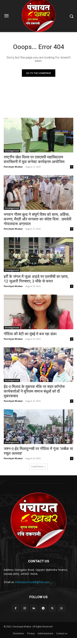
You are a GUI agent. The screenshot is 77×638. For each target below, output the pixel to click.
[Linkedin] (34, 608)
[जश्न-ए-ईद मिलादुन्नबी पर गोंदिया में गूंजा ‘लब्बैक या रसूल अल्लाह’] (38, 426)
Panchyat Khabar (13, 166)
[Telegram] (43, 608)
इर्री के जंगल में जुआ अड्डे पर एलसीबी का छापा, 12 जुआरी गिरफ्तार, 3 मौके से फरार (36, 278)
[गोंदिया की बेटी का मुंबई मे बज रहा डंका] (38, 312)
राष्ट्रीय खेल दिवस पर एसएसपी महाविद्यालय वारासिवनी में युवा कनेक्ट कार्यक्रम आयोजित (34, 159)
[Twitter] (52, 608)
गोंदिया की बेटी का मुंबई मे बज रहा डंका (30, 334)
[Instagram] (24, 608)
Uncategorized (12, 150)
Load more (37, 466)
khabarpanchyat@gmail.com (32, 582)
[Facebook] (15, 608)
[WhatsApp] (61, 608)
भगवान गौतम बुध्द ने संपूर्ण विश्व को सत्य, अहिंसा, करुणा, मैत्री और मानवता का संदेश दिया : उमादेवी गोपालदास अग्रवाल (37, 219)
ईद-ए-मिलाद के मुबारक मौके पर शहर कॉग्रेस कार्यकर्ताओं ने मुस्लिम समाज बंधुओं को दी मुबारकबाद (34, 391)
